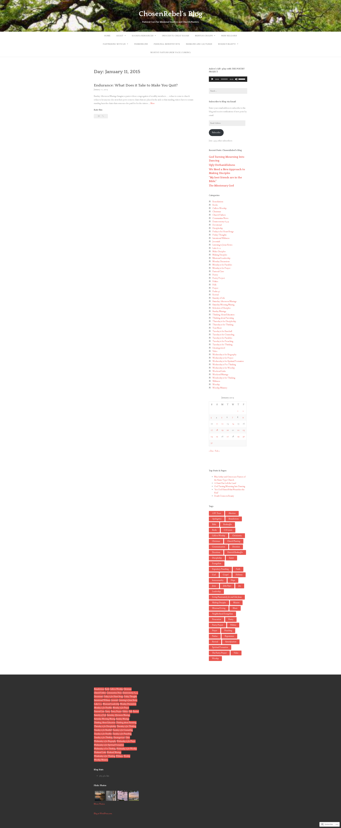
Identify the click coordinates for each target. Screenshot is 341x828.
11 (217, 423)
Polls (214, 284)
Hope (233, 580)
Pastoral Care (218, 271)
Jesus (214, 585)
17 (212, 430)
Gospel (225, 574)
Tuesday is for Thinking (222, 344)
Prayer (215, 288)
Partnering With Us (114, 44)
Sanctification (230, 641)
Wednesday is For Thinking (224, 364)
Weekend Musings (220, 374)
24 (212, 436)
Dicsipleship (217, 228)
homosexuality (218, 580)
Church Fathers (219, 215)
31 (212, 443)
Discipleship (217, 558)
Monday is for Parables (222, 264)
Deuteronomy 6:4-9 (220, 221)
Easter (231, 558)
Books (215, 205)
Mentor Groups (204, 36)
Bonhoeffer (227, 524)
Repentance (229, 636)
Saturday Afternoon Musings (224, 301)
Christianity (237, 535)
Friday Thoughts (219, 235)
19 (222, 430)
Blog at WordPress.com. (103, 813)
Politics (215, 281)
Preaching (228, 630)
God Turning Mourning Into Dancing (229, 486)
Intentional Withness (221, 238)
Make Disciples (219, 251)
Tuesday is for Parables (222, 338)
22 (238, 430)
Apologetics (216, 518)
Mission (236, 602)
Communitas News (220, 218)
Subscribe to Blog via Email (222, 101)
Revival (215, 294)
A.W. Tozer (216, 513)
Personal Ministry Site (167, 44)
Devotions (216, 552)
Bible (214, 524)
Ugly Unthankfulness (222, 165)
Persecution (216, 619)
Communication (218, 546)
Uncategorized (218, 348)
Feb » (217, 451)
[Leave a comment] (99, 116)
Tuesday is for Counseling (223, 334)
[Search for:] (228, 91)
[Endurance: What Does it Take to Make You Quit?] (103, 116)
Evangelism (216, 563)
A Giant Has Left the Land (225, 483)
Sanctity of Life (218, 298)
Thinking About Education (223, 314)
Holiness (239, 574)
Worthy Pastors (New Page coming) (170, 52)
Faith (238, 569)
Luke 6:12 (216, 248)
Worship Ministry (219, 387)
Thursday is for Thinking (222, 324)
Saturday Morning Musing (223, 304)
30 (244, 436)
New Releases (229, 36)
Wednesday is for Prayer (222, 358)
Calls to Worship (219, 208)
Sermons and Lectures (199, 44)
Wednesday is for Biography (224, 354)
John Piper (227, 585)
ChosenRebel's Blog (170, 14)
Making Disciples (219, 254)
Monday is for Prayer (221, 268)
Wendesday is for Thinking (223, 377)
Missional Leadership (221, 258)
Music (235, 608)
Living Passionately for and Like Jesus (227, 597)
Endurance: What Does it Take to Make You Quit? (136, 85)
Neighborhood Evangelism (222, 613)
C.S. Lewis (228, 530)
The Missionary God (221, 185)
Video (214, 351)
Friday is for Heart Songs (223, 231)
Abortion (232, 513)
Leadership (216, 591)
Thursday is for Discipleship (224, 321)
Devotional (217, 225)
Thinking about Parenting (223, 318)
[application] (228, 79)
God (214, 574)
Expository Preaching (220, 569)
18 (217, 430)
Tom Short (217, 328)
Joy (239, 585)
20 (228, 430)
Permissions (141, 44)
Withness (216, 381)
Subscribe (216, 132)
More (152, 103)
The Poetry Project (219, 653)
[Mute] (236, 79)
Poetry (215, 274)
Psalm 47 (216, 291)
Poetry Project (218, 278)
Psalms (215, 636)
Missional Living (218, 608)
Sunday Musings (219, 311)
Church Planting (233, 541)
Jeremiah (216, 241)
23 (244, 430)
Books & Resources (142, 36)
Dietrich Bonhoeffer (235, 552)
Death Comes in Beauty (224, 496)
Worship (216, 384)
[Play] (212, 79)
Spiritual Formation (220, 647)
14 (233, 423)
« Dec (211, 451)
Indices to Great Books (175, 36)
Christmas (216, 211)
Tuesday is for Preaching (222, 341)
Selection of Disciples (221, 308)
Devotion (236, 546)
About (119, 36)
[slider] (242, 78)
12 (222, 423)
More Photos (99, 804)
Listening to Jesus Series (222, 245)
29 (238, 436)
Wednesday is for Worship (223, 368)
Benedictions (217, 201)
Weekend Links (219, 371)
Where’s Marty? (227, 44)
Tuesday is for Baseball (222, 331)
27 (228, 436)
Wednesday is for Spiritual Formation (228, 361)
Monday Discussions (221, 261)
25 (217, 436)
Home (107, 36)
